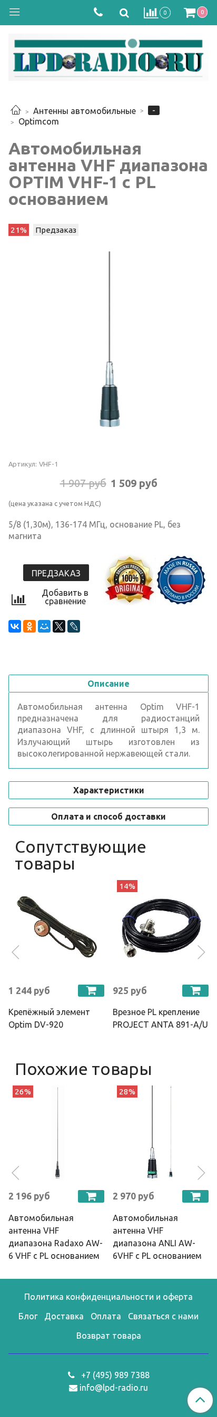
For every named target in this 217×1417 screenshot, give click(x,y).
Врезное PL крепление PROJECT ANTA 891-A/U (160, 1018)
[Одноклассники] (29, 626)
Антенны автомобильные (84, 111)
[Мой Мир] (44, 626)
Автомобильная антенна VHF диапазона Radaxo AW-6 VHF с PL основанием (55, 1236)
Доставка (64, 1316)
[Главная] (16, 111)
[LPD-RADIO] (108, 55)
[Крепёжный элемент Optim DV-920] (56, 928)
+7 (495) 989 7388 (114, 1375)
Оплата (106, 1316)
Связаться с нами (163, 1316)
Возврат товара (108, 1335)
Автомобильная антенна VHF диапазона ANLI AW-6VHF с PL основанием (157, 1236)
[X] (59, 626)
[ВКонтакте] (14, 626)
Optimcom (38, 121)
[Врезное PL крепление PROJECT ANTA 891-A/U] (161, 928)
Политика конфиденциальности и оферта (108, 1296)
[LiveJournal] (73, 626)
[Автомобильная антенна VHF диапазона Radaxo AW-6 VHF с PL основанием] (56, 1133)
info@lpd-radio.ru (114, 1387)
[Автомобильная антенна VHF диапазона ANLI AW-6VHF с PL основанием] (161, 1133)
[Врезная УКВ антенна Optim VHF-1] (108, 340)
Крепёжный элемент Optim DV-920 (49, 1018)
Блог (27, 1316)
